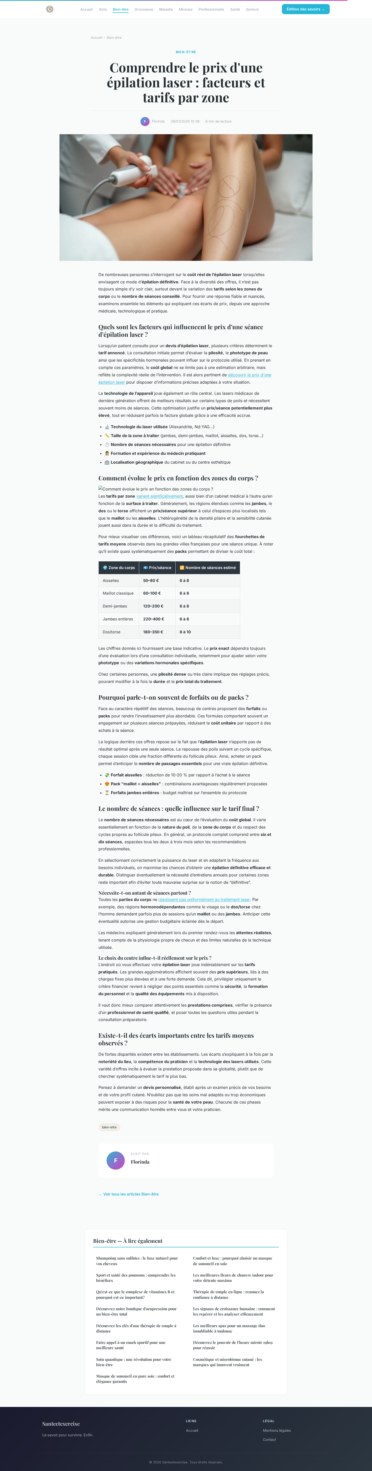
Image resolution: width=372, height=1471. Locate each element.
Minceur (186, 9)
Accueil (86, 9)
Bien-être (121, 9)
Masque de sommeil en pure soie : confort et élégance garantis (135, 1379)
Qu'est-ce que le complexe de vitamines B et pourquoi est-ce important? (135, 1294)
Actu (103, 9)
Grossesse (144, 9)
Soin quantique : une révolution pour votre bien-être (133, 1362)
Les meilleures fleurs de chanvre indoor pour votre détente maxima (233, 1277)
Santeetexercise (61, 1423)
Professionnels (211, 9)
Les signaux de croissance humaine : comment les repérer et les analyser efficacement (234, 1311)
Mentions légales (277, 1430)
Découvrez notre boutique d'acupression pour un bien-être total (136, 1311)
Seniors (252, 9)
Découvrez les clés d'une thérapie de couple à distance (136, 1328)
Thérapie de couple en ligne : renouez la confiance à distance (228, 1294)
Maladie (166, 9)
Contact (269, 1439)
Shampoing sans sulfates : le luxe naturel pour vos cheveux (137, 1261)
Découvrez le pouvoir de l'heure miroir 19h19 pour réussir (233, 1345)
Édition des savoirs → (306, 9)
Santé (235, 9)
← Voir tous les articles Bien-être (128, 1194)
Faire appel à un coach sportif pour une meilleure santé (131, 1345)
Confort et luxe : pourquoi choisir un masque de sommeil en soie (232, 1261)
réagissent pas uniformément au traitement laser (204, 899)
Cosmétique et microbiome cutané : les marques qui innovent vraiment (227, 1362)
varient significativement (159, 496)
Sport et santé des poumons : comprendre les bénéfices (136, 1277)
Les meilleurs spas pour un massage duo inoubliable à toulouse (229, 1328)
